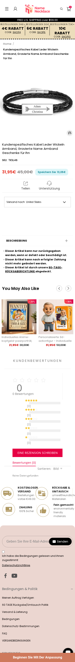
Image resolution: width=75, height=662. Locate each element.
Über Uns (7, 651)
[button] (6, 9)
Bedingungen (11, 608)
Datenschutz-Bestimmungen (20, 615)
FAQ (4, 623)
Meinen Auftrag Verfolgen (18, 587)
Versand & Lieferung (15, 601)
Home (7, 44)
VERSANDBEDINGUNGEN (16, 630)
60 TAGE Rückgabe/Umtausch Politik (25, 594)
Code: (13, 32)
